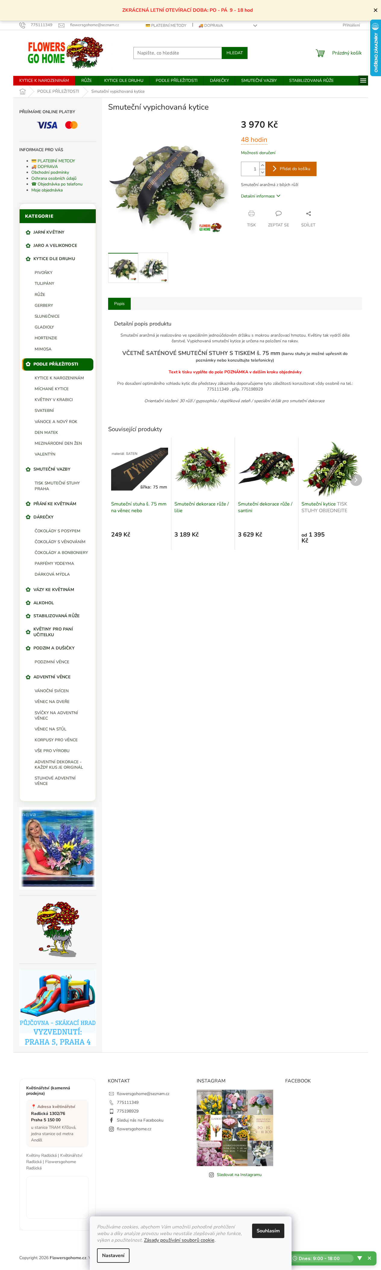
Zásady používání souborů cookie (179, 1240)
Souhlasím (268, 1231)
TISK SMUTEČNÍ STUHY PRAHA (57, 485)
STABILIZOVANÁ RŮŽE (56, 616)
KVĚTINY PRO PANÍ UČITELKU (53, 632)
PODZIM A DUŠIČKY (54, 648)
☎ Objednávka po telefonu (57, 184)
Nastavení (113, 1255)
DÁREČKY (43, 517)
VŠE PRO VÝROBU (52, 751)
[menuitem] (44, 81)
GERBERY (44, 305)
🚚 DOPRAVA (210, 25)
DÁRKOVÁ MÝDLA (52, 574)
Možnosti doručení (258, 153)
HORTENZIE (46, 338)
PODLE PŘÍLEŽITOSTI (55, 364)
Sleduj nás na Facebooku (140, 1120)
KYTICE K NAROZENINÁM (59, 378)
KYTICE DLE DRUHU (54, 259)
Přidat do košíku (295, 169)
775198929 (128, 1111)
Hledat (234, 53)
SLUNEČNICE (47, 316)
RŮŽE (40, 294)
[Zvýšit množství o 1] (262, 165)
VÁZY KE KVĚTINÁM (53, 590)
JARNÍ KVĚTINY (49, 232)
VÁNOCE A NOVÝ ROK (56, 422)
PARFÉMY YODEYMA (54, 563)
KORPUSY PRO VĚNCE (56, 740)
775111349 (128, 1102)
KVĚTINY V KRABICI (54, 400)
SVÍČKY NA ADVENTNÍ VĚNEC (56, 715)
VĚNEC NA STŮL (50, 729)
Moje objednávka (47, 190)
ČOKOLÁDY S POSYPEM (57, 531)
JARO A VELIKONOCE (55, 245)
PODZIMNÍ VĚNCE (52, 662)
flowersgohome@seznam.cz (143, 1094)
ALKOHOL (43, 603)
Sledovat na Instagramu (239, 1175)
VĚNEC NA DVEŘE (52, 702)
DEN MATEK (46, 432)
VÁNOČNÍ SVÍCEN (52, 691)
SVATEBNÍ (44, 410)
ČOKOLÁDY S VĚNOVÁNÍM (60, 542)
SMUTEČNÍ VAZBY (52, 469)
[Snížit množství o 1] (262, 172)
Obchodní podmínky (50, 172)
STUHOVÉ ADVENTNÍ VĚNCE (55, 780)
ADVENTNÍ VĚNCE (52, 677)
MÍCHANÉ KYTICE (52, 389)
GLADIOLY (44, 327)
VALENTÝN (45, 454)
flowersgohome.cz (134, 1129)
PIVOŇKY (43, 272)
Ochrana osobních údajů (54, 178)
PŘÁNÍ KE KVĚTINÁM (54, 504)
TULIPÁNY (44, 283)
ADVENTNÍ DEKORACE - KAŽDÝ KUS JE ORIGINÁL (59, 764)
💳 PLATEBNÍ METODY (165, 25)
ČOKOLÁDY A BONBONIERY (61, 553)
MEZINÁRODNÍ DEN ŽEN (58, 443)
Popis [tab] (119, 304)
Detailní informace (258, 196)
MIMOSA (43, 349)
